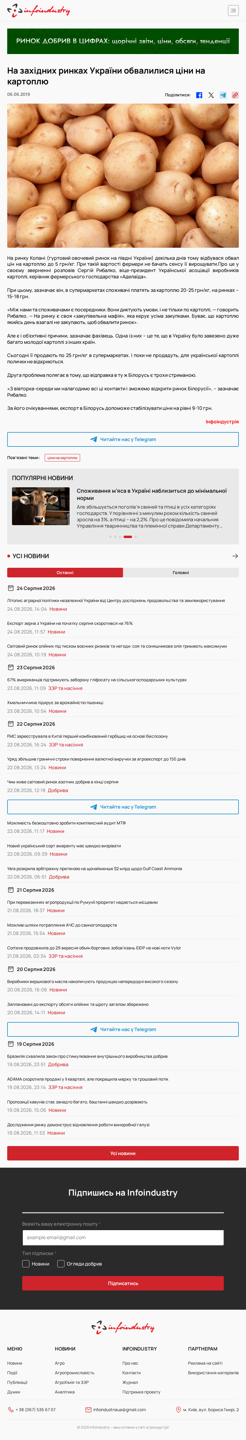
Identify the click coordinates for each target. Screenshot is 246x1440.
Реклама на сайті (205, 1363)
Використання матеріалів (213, 1372)
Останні (65, 572)
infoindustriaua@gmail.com (119, 1409)
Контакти (131, 1372)
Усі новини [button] (123, 1153)
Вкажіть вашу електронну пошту (60, 1224)
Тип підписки (37, 1253)
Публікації (17, 1382)
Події (12, 1372)
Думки (13, 1392)
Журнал (130, 1382)
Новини (14, 1363)
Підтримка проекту (141, 1392)
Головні (181, 572)
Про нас (130, 1363)
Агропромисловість (74, 1372)
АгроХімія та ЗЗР (72, 1382)
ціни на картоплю (62, 457)
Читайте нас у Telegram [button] (128, 439)
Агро (59, 1363)
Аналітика (65, 1392)
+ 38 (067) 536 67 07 (36, 1409)
